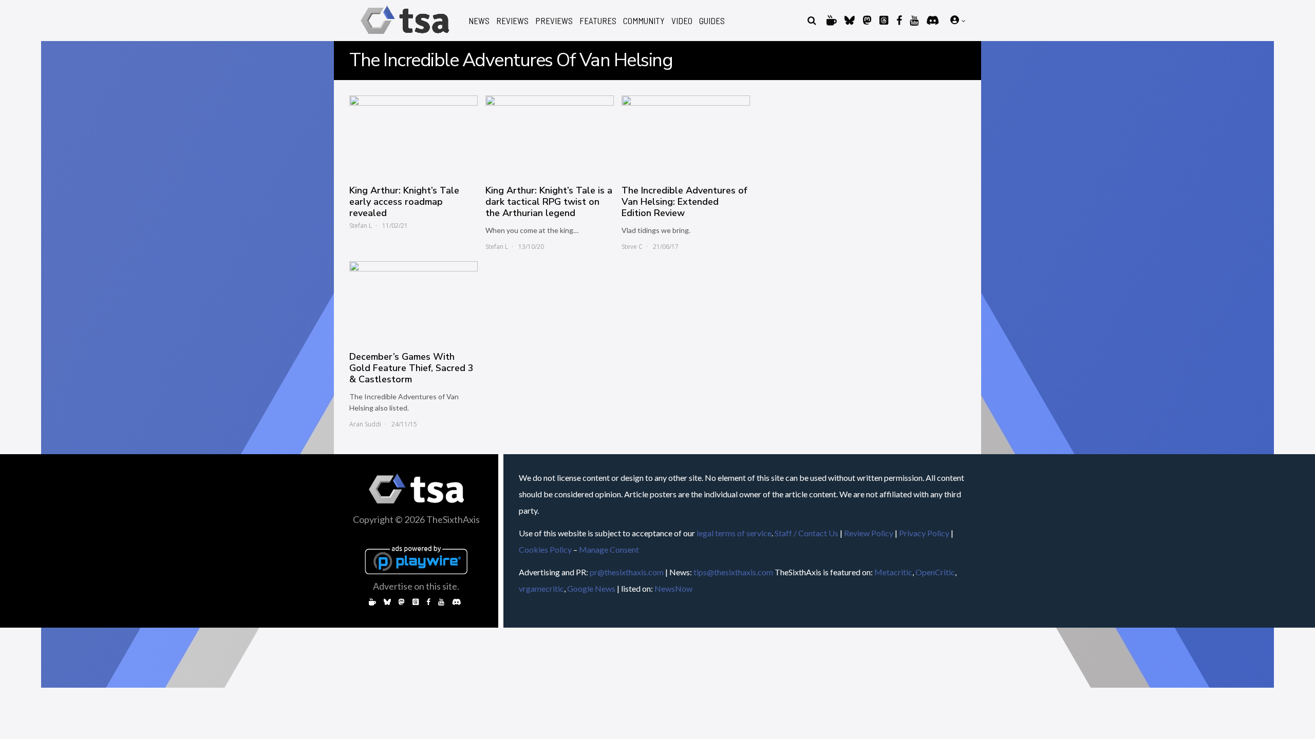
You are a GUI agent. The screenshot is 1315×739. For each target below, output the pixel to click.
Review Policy (868, 533)
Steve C (632, 246)
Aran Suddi (365, 424)
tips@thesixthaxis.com (733, 572)
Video (681, 20)
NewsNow (673, 588)
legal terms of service (734, 533)
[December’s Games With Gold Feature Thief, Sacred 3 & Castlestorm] (413, 300)
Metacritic (893, 572)
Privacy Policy (924, 533)
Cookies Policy (545, 549)
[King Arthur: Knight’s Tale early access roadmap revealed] (413, 134)
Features (597, 20)
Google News (591, 588)
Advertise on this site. (416, 586)
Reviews (512, 20)
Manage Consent (609, 549)
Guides (712, 20)
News (479, 20)
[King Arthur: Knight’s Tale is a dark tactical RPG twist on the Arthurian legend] (549, 134)
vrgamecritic (541, 588)
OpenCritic (935, 572)
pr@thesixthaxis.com (627, 572)
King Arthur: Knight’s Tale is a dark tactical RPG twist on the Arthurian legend (548, 201)
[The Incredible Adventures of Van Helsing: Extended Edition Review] (686, 134)
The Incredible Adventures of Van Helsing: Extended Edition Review (684, 201)
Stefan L (360, 225)
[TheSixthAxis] (405, 36)
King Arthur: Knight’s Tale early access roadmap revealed (404, 201)
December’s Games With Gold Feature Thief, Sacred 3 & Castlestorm (411, 368)
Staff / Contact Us (806, 533)
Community (644, 20)
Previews (554, 20)
